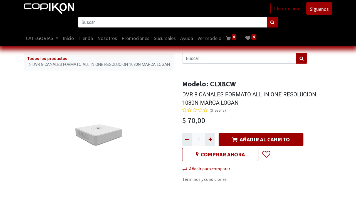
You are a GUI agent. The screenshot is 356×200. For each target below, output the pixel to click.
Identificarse (287, 8)
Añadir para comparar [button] (209, 168)
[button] (266, 154)
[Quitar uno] (187, 139)
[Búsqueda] (272, 22)
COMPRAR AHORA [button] (223, 154)
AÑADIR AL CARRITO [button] (265, 139)
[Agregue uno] (210, 139)
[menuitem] (68, 38)
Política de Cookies (303, 192)
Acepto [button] (326, 192)
